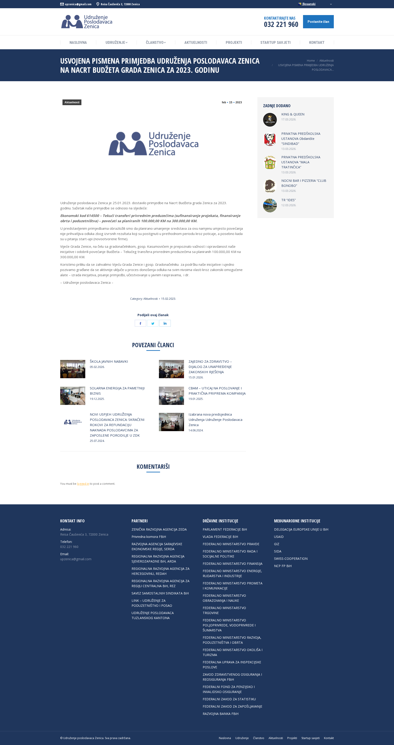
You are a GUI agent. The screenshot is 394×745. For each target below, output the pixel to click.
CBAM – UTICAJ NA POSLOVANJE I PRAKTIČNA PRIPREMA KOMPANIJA (217, 391)
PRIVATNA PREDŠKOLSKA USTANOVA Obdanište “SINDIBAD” (300, 138)
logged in (83, 484)
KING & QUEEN (292, 114)
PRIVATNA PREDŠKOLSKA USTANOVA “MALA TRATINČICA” (300, 162)
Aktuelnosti (72, 102)
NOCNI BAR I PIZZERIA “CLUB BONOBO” (303, 183)
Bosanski (309, 4)
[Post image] (72, 369)
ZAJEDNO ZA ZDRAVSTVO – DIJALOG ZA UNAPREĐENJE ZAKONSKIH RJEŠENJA (210, 366)
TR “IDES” (288, 200)
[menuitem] (78, 42)
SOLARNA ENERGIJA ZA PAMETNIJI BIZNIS (117, 391)
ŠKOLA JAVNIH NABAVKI (109, 361)
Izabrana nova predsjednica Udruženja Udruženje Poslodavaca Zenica (215, 419)
